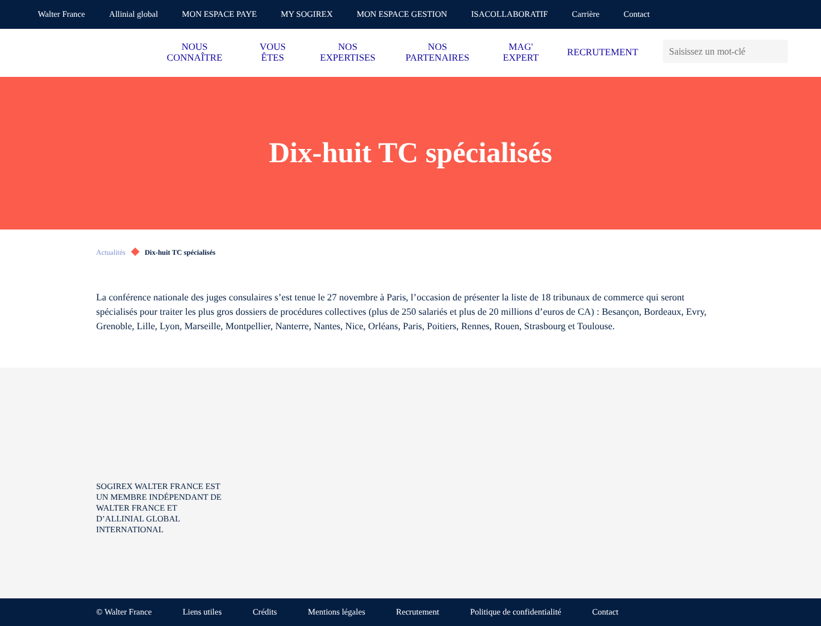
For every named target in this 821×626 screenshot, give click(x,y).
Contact (636, 14)
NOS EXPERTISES (347, 52)
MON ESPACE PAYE (219, 14)
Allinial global (133, 14)
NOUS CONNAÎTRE (194, 52)
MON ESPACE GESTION (402, 14)
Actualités (111, 252)
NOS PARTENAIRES (437, 52)
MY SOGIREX (306, 14)
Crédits (264, 612)
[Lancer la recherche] (778, 51)
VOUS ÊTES (273, 52)
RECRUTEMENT (602, 52)
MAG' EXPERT (521, 52)
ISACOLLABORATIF (509, 14)
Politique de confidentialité (515, 612)
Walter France (61, 14)
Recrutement (417, 612)
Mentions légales (336, 612)
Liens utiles (202, 612)
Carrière (586, 14)
